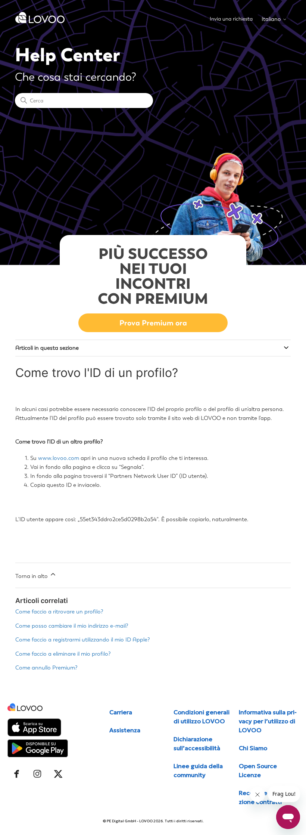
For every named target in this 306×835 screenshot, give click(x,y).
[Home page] (40, 21)
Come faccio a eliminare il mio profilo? (63, 653)
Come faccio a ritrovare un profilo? (59, 611)
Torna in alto (32, 576)
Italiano (272, 19)
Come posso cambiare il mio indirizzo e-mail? (71, 625)
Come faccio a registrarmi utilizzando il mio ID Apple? (82, 639)
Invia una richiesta (231, 19)
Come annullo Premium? (46, 667)
